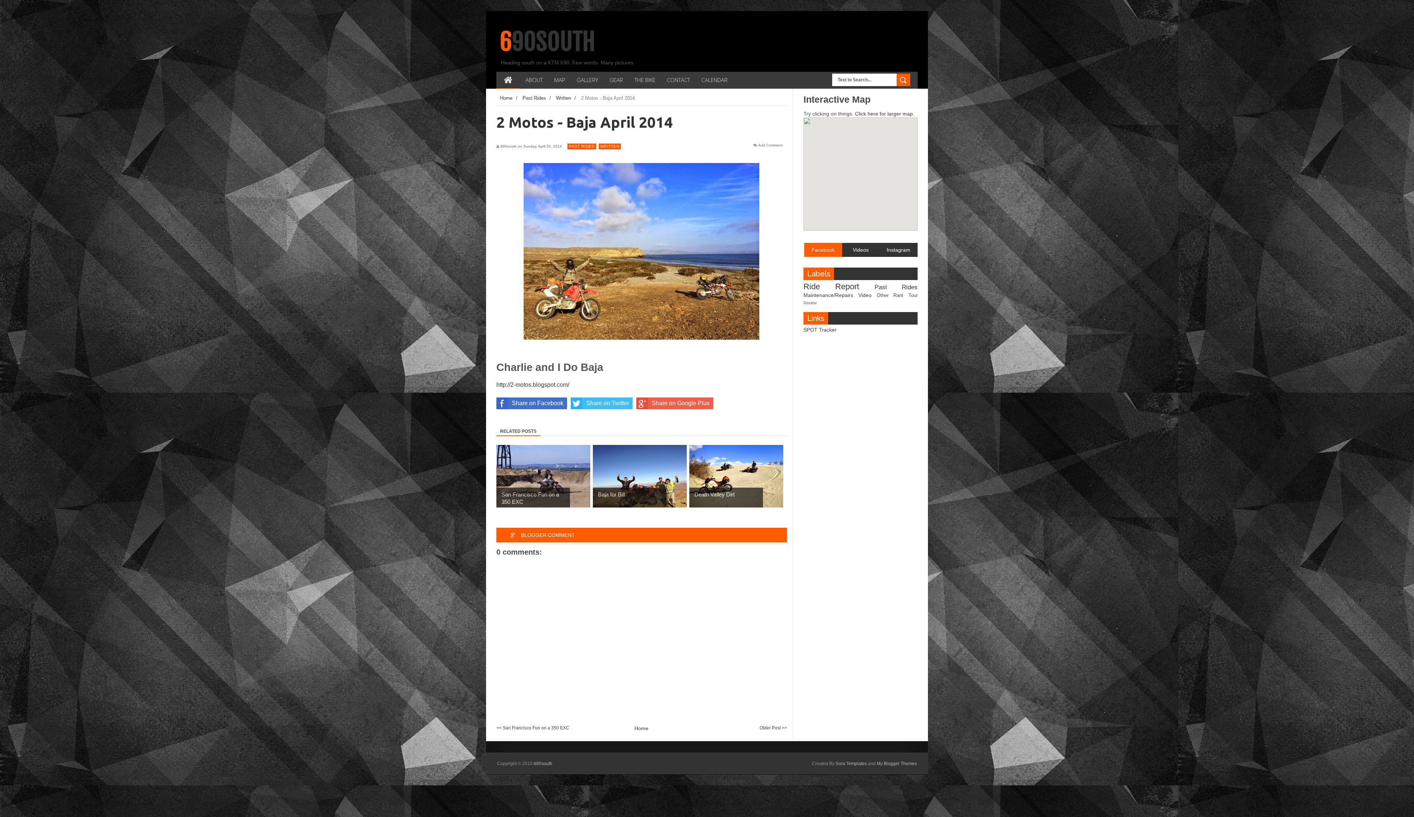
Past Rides (582, 146)
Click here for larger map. (884, 114)
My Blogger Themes (897, 763)
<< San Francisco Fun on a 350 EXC (532, 728)
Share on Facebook (537, 403)
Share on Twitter (607, 403)
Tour (913, 295)
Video (865, 295)
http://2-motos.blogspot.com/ (532, 385)
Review (810, 303)
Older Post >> (773, 728)
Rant (898, 295)
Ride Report (831, 286)
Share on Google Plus (681, 403)
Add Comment (770, 145)
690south (547, 41)
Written (609, 146)
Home (641, 728)
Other (883, 295)
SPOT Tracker (820, 330)
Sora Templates (851, 763)
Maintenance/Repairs (828, 295)
